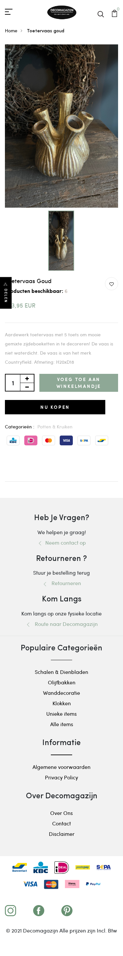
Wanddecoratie (61, 692)
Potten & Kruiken (54, 426)
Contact (61, 823)
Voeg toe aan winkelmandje (78, 383)
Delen (6, 296)
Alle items (61, 724)
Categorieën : (19, 426)
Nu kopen (55, 407)
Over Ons (61, 812)
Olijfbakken (61, 682)
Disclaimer (61, 833)
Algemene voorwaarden (61, 766)
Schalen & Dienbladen (61, 671)
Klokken (61, 703)
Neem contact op (64, 542)
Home (11, 30)
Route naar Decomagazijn (64, 623)
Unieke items (61, 713)
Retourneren (64, 583)
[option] (61, 126)
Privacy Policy (61, 777)
